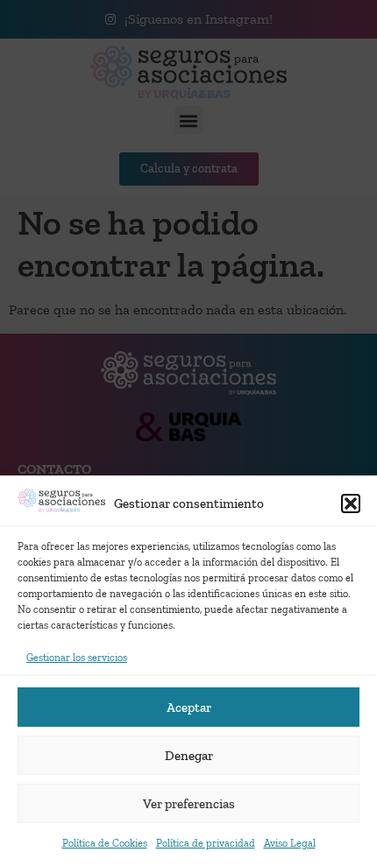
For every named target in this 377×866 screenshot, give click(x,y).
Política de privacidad (205, 843)
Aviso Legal (290, 843)
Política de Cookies (104, 843)
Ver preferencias (189, 804)
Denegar (189, 756)
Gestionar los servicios (76, 657)
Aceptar (189, 707)
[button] (350, 503)
